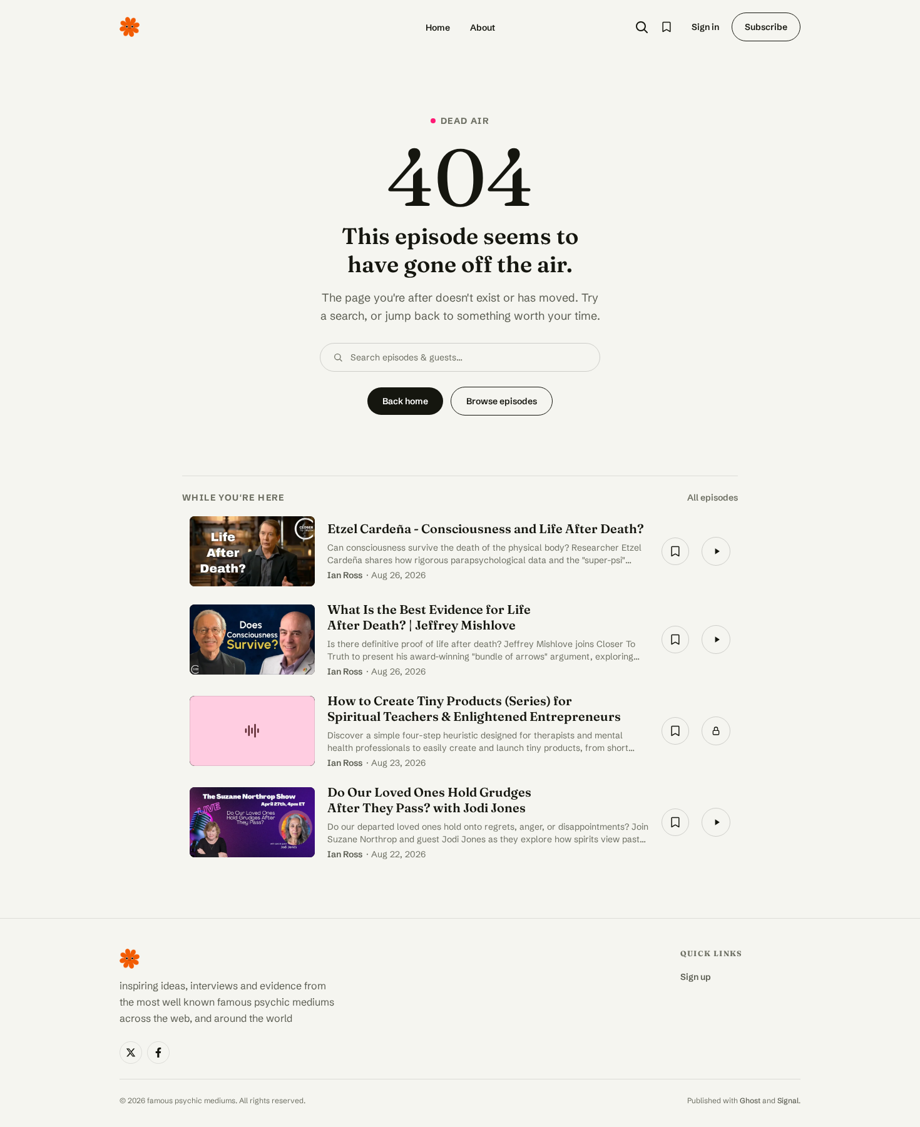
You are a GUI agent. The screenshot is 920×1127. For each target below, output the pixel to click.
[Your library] (666, 26)
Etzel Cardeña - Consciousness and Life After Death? (485, 528)
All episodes (712, 497)
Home (438, 27)
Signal (788, 1100)
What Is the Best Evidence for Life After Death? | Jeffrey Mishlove (429, 617)
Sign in (705, 27)
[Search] (641, 26)
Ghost (750, 1100)
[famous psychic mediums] (130, 27)
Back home (405, 401)
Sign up (695, 976)
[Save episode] (675, 551)
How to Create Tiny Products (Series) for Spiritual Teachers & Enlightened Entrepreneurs (474, 708)
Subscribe (766, 27)
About (482, 27)
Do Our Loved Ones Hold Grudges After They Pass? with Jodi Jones (429, 799)
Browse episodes (501, 401)
